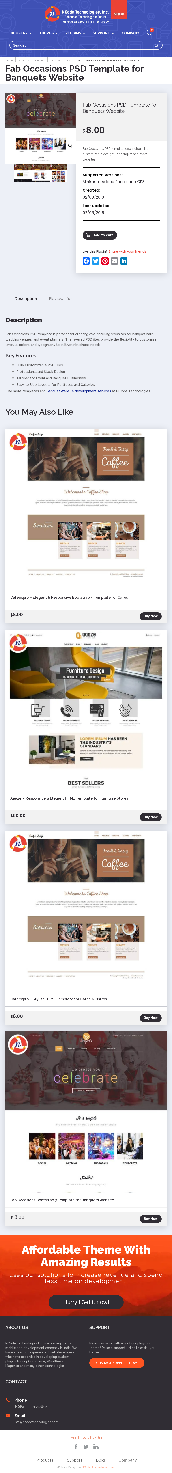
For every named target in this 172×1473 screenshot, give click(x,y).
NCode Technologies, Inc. (98, 1467)
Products (44, 1460)
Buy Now (151, 616)
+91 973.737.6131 (36, 1407)
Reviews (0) (60, 298)
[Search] (157, 45)
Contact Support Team (117, 1363)
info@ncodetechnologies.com (36, 1422)
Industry (18, 33)
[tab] (26, 299)
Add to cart (103, 235)
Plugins (73, 33)
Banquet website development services (78, 391)
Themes (46, 33)
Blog (100, 1460)
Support (74, 1460)
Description (26, 298)
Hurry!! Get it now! (86, 1302)
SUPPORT (101, 33)
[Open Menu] (158, 33)
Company (127, 1460)
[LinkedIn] (123, 261)
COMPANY (130, 33)
